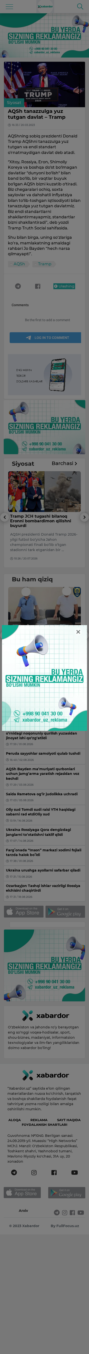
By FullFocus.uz (65, 1226)
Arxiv (23, 1210)
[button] (4, 540)
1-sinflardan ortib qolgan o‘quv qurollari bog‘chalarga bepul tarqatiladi (41, 637)
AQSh (19, 264)
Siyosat (14, 102)
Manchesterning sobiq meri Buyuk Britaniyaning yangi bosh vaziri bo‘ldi (44, 521)
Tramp (44, 264)
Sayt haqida (69, 1120)
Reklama (38, 1120)
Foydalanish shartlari (44, 1125)
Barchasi (63, 463)
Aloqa (14, 1120)
